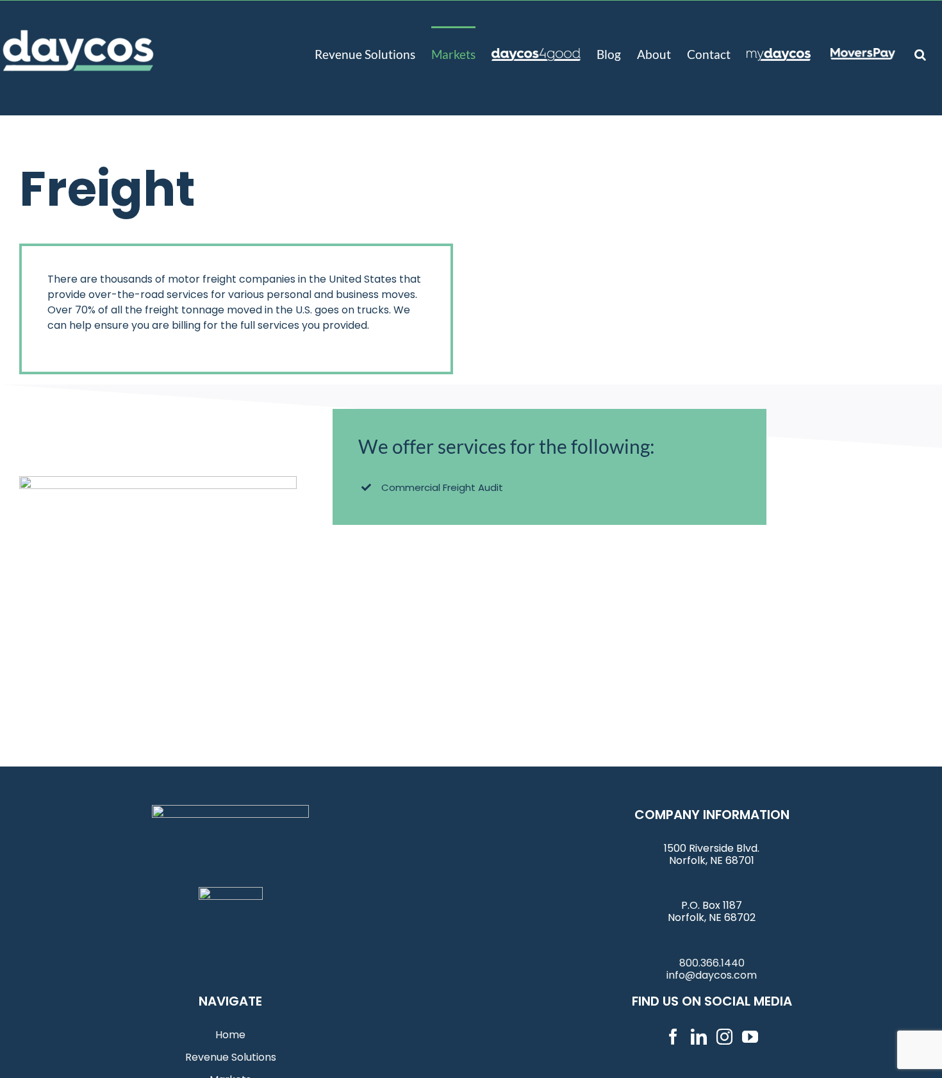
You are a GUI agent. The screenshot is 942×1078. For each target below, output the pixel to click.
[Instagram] (724, 1037)
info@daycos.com (711, 975)
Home (230, 1034)
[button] (920, 53)
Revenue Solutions (230, 1057)
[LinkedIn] (699, 1037)
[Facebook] (673, 1037)
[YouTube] (750, 1037)
